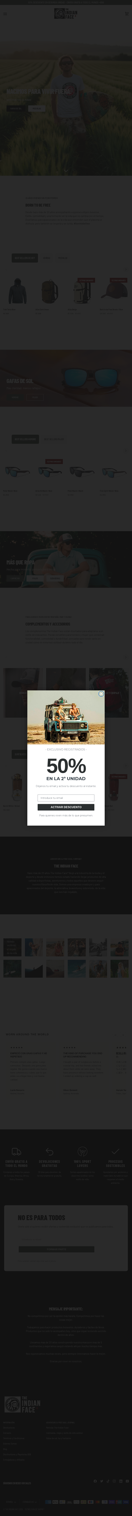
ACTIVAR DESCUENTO (66, 807)
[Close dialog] (101, 694)
